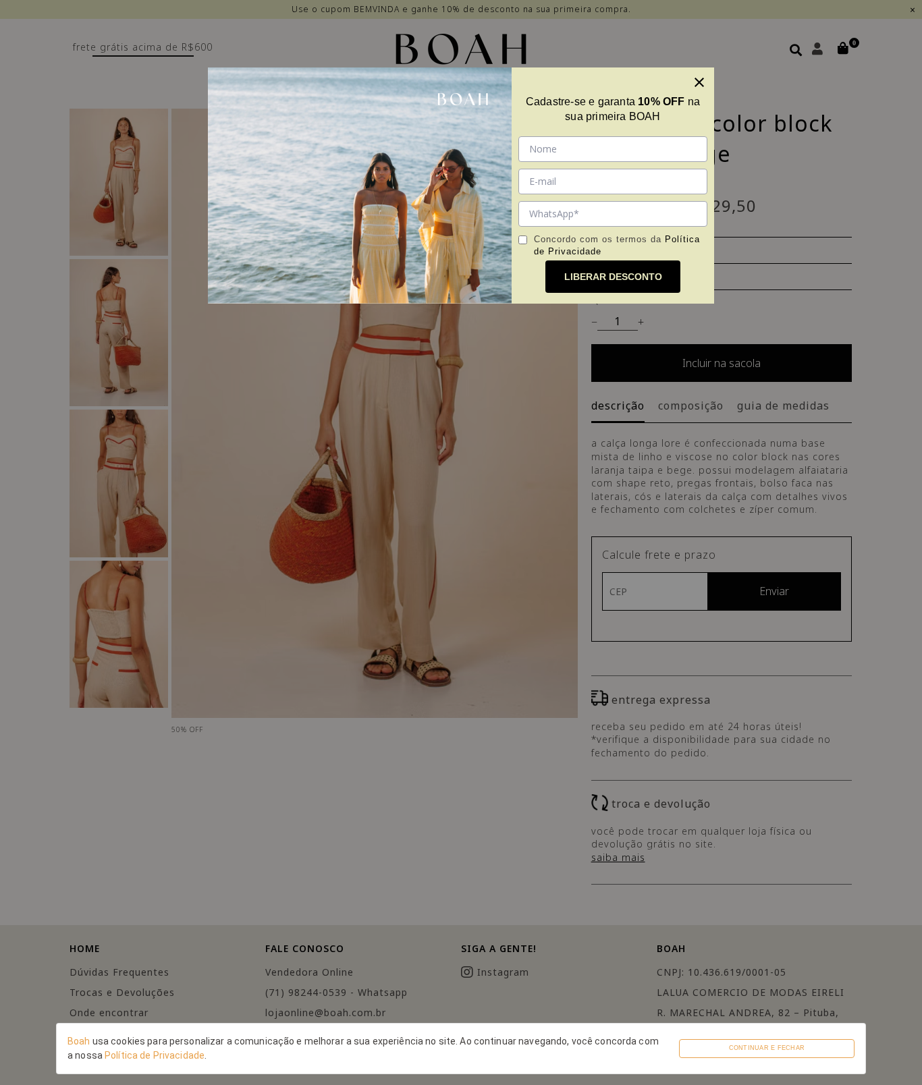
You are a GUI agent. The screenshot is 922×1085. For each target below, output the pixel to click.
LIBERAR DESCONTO (613, 276)
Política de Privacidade (155, 1055)
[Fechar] (699, 82)
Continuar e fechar (767, 1048)
